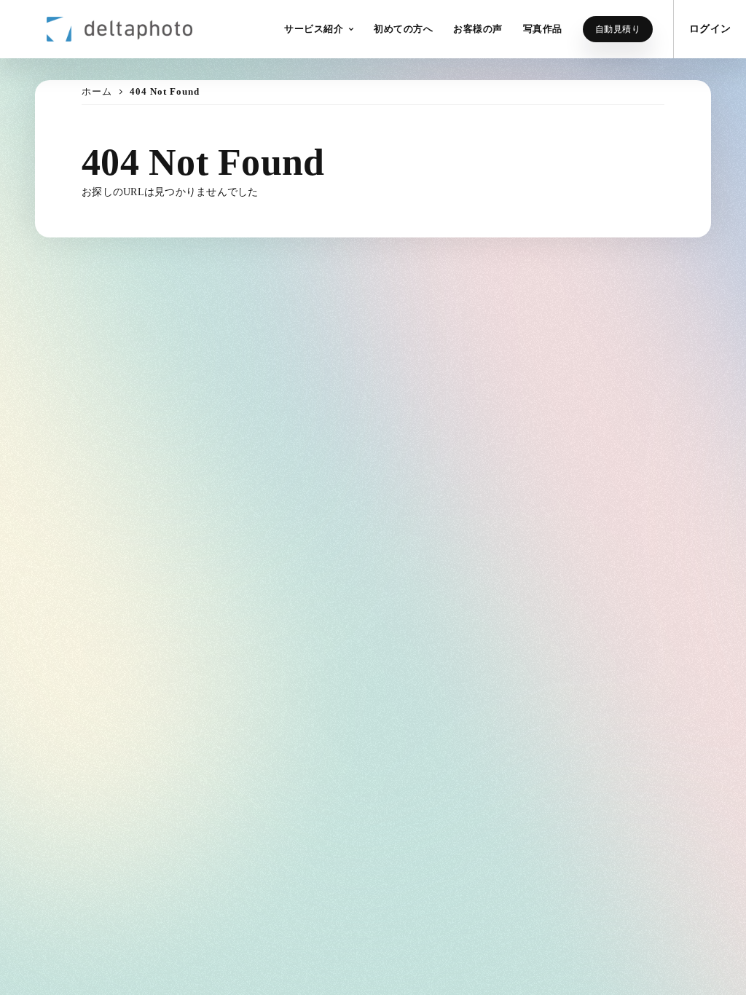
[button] (318, 29)
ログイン (710, 28)
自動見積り (618, 29)
